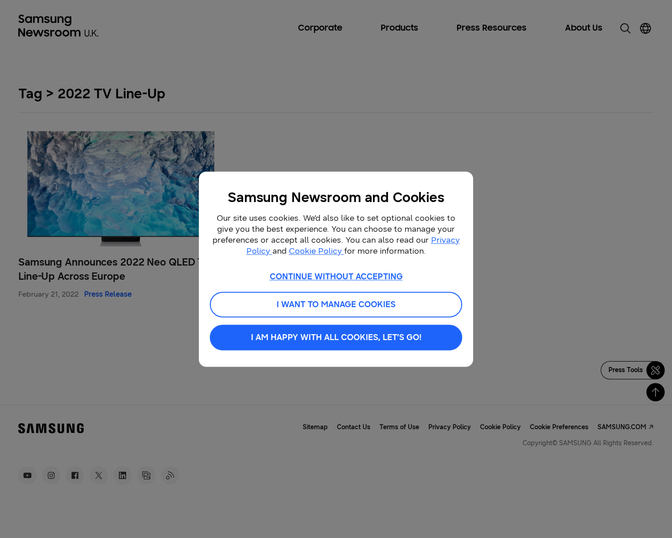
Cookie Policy (316, 251)
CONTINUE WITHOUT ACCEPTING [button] (336, 277)
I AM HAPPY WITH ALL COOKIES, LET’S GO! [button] (336, 337)
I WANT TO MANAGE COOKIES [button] (336, 304)
